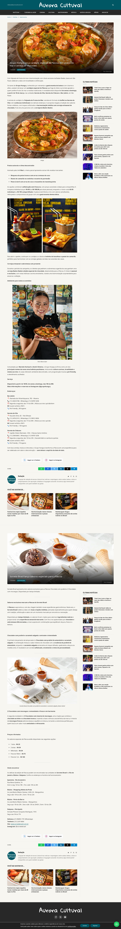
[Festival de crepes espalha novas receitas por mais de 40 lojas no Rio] (18, 501)
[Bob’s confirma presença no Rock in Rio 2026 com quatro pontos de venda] (88, 118)
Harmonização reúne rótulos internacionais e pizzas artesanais (41, 514)
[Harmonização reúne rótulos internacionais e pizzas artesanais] (42, 501)
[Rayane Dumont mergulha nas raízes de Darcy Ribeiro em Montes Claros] (88, 138)
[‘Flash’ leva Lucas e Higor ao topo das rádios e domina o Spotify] (88, 90)
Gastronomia (63, 12)
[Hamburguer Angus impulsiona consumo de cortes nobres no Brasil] (66, 501)
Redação (21, 476)
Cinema (42, 12)
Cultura (51, 12)
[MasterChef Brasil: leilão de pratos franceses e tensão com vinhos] (88, 99)
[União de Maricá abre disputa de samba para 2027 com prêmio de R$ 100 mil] (88, 147)
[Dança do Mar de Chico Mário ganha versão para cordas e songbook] (88, 109)
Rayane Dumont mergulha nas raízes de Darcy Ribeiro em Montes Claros (103, 137)
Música (73, 12)
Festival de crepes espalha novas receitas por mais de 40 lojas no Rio (17, 514)
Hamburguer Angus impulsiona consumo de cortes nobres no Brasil (66, 514)
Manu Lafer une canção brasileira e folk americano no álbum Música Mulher (103, 175)
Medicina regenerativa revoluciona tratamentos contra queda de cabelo (101, 127)
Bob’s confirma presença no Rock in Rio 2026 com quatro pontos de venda (103, 118)
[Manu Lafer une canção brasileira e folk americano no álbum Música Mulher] (88, 176)
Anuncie (105, 12)
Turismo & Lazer (30, 12)
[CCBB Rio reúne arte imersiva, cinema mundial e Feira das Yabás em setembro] (88, 166)
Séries (96, 12)
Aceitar (85, 925)
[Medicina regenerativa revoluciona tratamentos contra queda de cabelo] (88, 128)
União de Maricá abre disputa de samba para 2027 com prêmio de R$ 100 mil (103, 146)
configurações (71, 926)
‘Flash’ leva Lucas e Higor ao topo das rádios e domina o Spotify (102, 89)
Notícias (16, 12)
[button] (116, 924)
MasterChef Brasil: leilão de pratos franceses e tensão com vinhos (103, 99)
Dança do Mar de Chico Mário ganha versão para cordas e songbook (103, 108)
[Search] (113, 5)
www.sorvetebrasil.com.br (20, 824)
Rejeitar (95, 925)
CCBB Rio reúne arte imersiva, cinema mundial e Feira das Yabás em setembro (103, 166)
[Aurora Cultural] (60, 5)
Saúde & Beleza (85, 12)
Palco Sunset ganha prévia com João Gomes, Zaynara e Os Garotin (103, 156)
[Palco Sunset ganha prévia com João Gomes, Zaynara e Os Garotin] (88, 157)
